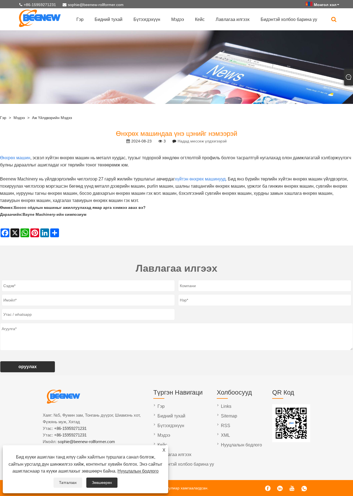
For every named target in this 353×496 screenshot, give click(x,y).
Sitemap (229, 416)
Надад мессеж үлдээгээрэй (202, 141)
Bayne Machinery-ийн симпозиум (54, 214)
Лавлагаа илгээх (233, 19)
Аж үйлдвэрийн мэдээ (52, 117)
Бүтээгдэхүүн (146, 19)
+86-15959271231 (40, 4)
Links (226, 406)
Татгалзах (68, 482)
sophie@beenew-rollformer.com (96, 4)
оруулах (27, 366)
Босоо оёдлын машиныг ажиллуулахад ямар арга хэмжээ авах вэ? (80, 207)
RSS (225, 425)
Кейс (200, 19)
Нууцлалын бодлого (138, 471)
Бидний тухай (108, 19)
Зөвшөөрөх (102, 482)
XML (225, 435)
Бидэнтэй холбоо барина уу (289, 19)
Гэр (80, 19)
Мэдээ (177, 19)
